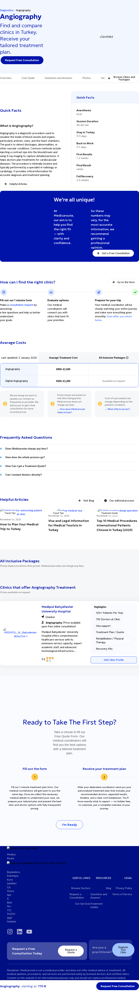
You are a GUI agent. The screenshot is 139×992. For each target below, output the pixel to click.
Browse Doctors (80, 888)
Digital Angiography (16, 380)
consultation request (21, 304)
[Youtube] (29, 932)
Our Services (82, 903)
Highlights (100, 606)
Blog (108, 888)
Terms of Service (122, 894)
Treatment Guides (96, 905)
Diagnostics (6, 10)
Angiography (12, 369)
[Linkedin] (20, 932)
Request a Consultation (77, 896)
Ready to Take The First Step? (69, 722)
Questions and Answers (98, 896)
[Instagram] (10, 932)
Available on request (113, 380)
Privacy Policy (124, 888)
